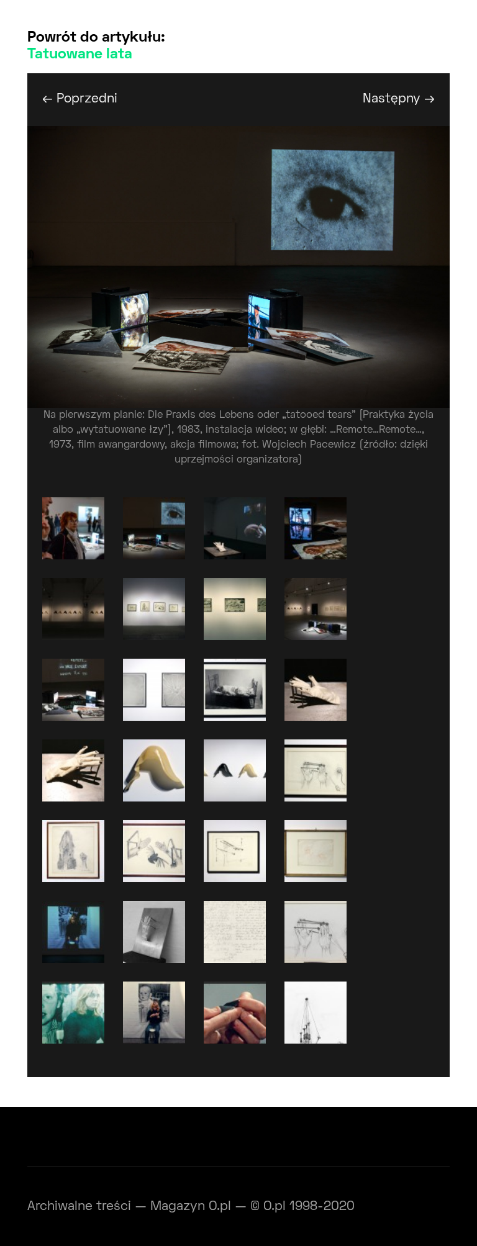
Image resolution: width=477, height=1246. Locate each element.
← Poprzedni (79, 99)
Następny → (399, 99)
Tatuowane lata (79, 54)
